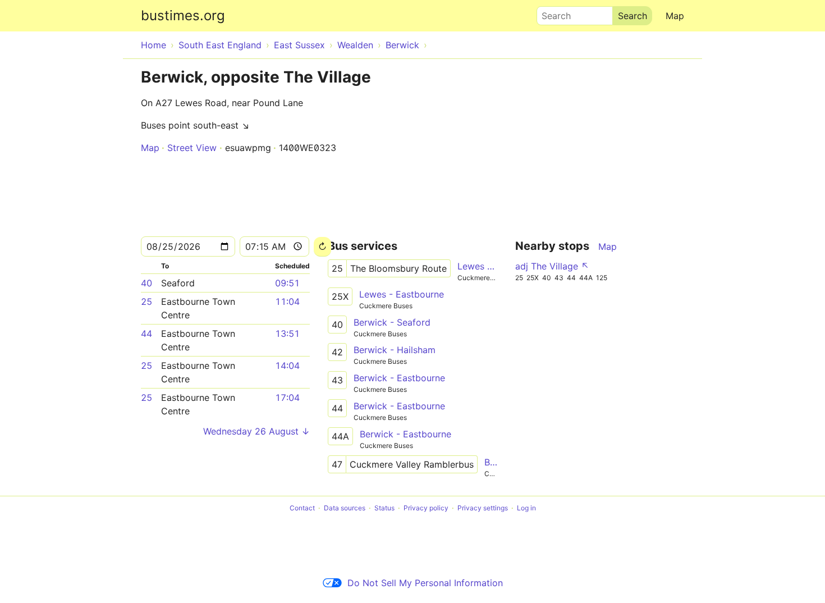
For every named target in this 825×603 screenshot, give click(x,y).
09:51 (287, 283)
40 (146, 283)
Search (551, 13)
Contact (302, 508)
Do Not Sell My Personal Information (425, 582)
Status (384, 508)
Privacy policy (426, 508)
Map (675, 15)
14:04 (287, 365)
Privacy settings (482, 508)
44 (146, 333)
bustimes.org (183, 15)
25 (146, 301)
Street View (192, 147)
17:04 (287, 397)
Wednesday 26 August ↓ (256, 431)
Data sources (344, 508)
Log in (526, 508)
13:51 (287, 333)
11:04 (287, 301)
